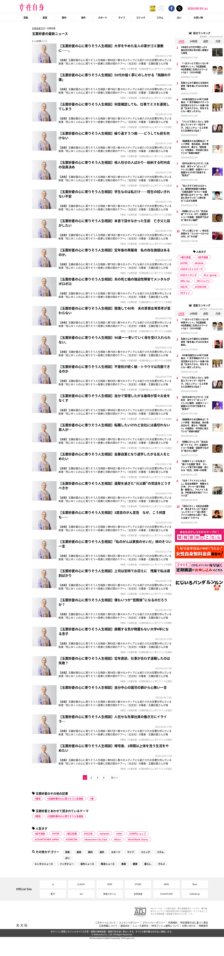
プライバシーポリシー (153, 922)
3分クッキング (189, 275)
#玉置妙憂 (132, 68)
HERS (166, 884)
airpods (105, 833)
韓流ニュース (107, 863)
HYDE (56, 833)
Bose (118, 839)
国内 (64, 17)
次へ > (114, 777)
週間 (205, 41)
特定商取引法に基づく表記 (194, 922)
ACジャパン (204, 280)
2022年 (89, 833)
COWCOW (72, 839)
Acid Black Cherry (138, 839)
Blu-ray (186, 280)
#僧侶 (123, 68)
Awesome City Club (96, 839)
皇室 (45, 17)
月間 (217, 41)
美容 (123, 863)
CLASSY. (81, 884)
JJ (53, 884)
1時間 (181, 41)
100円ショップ (138, 833)
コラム (159, 17)
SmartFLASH (166, 893)
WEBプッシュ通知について (165, 925)
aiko (120, 833)
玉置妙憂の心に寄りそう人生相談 (66, 798)
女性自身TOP (38, 28)
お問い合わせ (189, 925)
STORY (138, 884)
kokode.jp (195, 893)
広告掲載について (108, 925)
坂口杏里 (72, 833)
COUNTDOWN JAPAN (47, 839)
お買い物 (198, 17)
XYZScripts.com (127, 938)
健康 (135, 863)
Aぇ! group (211, 275)
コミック (140, 17)
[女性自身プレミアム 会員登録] (152, 8)
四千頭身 (40, 833)
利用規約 (172, 922)
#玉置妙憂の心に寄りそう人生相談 (155, 68)
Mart (195, 884)
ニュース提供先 (140, 925)
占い (179, 17)
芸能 (25, 17)
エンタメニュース (44, 863)
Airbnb (200, 263)
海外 (83, 17)
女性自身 (138, 893)
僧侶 (38, 798)
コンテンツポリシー (129, 922)
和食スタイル (109, 893)
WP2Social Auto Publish (100, 938)
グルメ (161, 863)
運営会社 (125, 925)
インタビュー (66, 863)
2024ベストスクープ (192, 269)
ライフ (121, 17)
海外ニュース (87, 863)
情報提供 (203, 925)
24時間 (193, 41)
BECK (185, 286)
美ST (53, 893)
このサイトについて (105, 922)
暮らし (147, 863)
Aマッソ (186, 292)
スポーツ (102, 17)
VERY (109, 884)
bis (81, 893)
